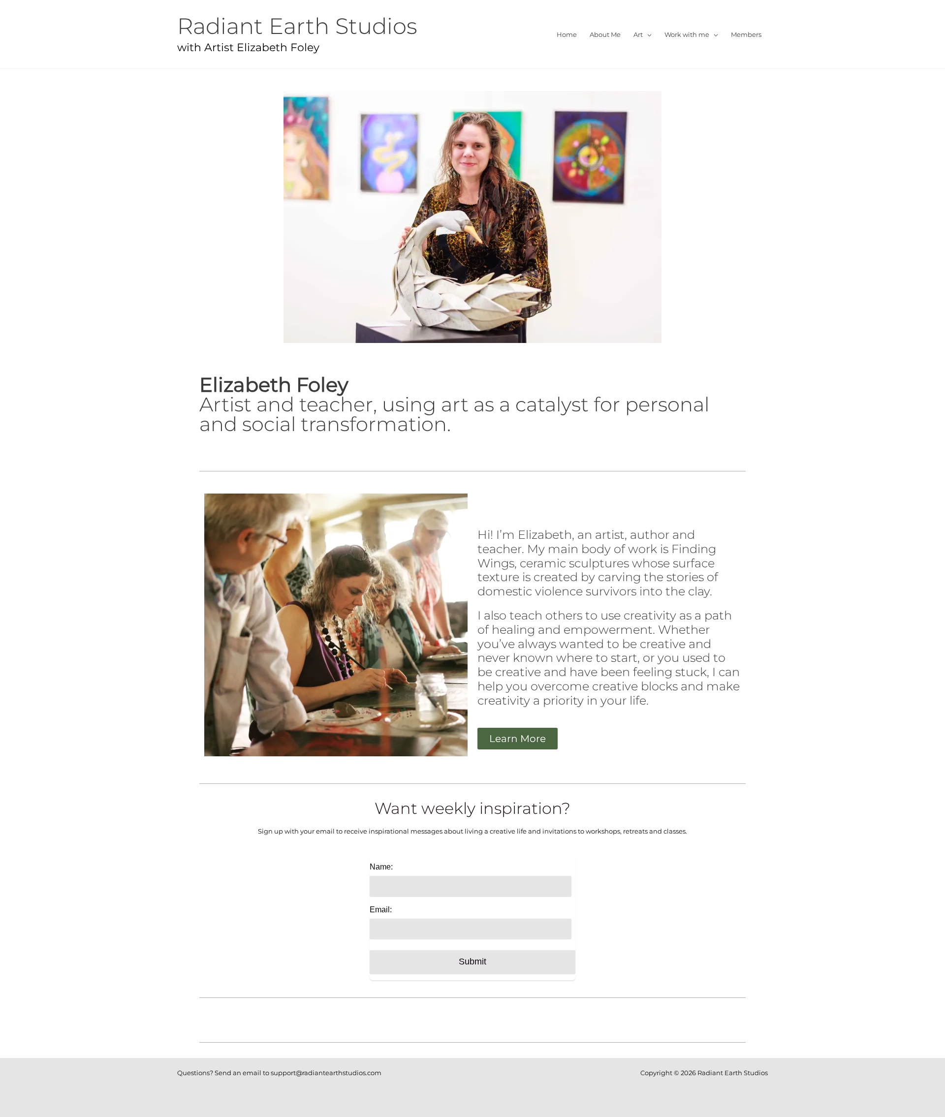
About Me (605, 34)
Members (746, 34)
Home (567, 34)
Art (638, 34)
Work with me (686, 34)
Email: (381, 909)
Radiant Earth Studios (297, 25)
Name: (381, 867)
